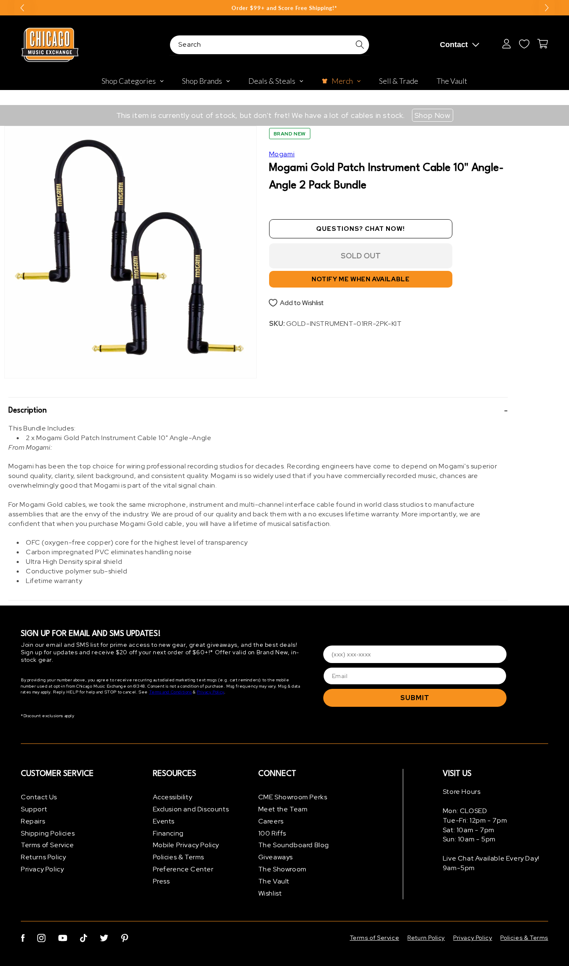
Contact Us (39, 797)
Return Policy (426, 937)
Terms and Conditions (170, 692)
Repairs (33, 821)
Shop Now (432, 115)
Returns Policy (43, 857)
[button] (258, 411)
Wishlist (270, 893)
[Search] (360, 44)
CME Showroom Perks (292, 797)
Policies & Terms (179, 857)
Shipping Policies (48, 833)
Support (34, 809)
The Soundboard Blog (293, 845)
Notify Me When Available (360, 279)
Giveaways (275, 857)
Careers (271, 821)
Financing (168, 833)
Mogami (282, 154)
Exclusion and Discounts (191, 809)
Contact (454, 44)
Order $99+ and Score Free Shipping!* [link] (284, 8)
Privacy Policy (210, 692)
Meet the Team (283, 809)
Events (164, 821)
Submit (414, 697)
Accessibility (172, 797)
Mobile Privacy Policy (186, 845)
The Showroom (282, 869)
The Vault (273, 881)
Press (161, 881)
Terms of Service (47, 845)
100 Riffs (272, 833)
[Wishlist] (524, 44)
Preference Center (183, 869)
